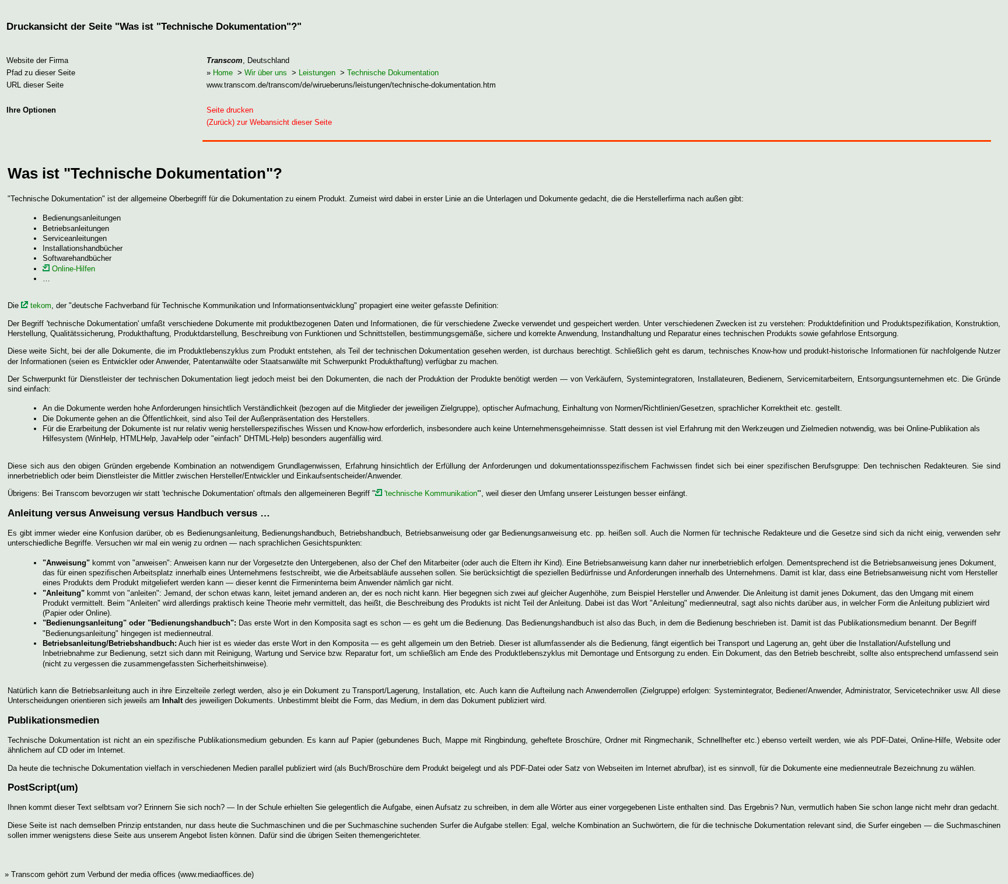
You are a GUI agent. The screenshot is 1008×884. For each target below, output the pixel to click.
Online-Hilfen (72, 268)
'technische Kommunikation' (430, 493)
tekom (39, 305)
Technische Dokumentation (393, 72)
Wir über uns (265, 72)
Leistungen (317, 72)
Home (223, 72)
